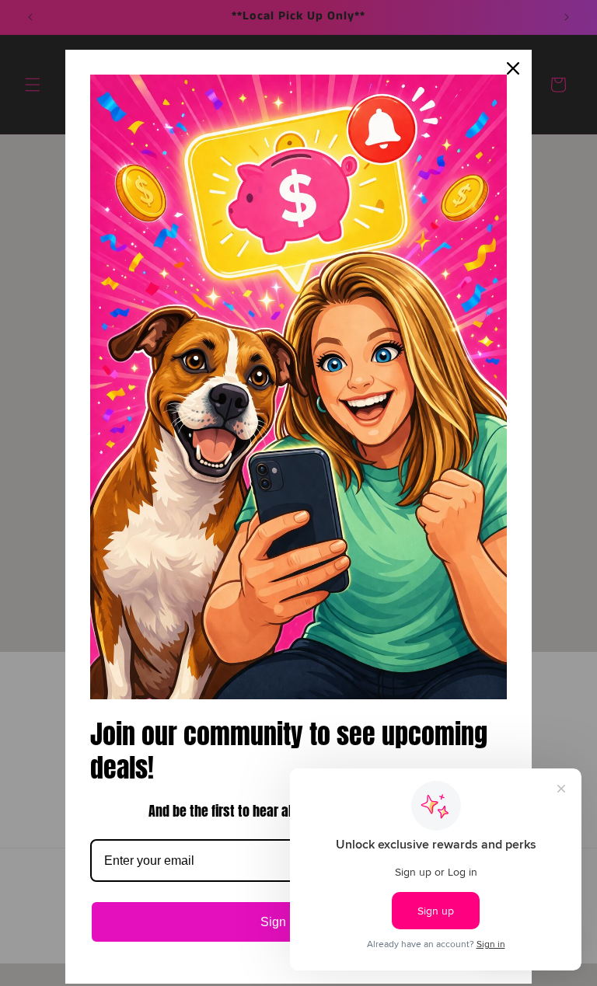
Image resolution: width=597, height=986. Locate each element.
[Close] (513, 68)
